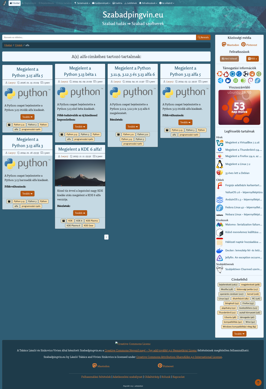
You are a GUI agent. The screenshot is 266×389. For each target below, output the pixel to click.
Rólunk (165, 376)
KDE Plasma (92, 220)
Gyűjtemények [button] (101, 3)
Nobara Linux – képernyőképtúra (244, 214)
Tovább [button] (238, 333)
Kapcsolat (178, 376)
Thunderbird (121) (227, 312)
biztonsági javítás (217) (247, 289)
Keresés (204, 37)
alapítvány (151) (229, 308)
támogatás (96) (247, 317)
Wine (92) (250, 322)
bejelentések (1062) (228, 284)
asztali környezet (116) (249, 312)
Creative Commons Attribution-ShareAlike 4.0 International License (179, 357)
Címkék (18, 45)
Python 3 (32, 124)
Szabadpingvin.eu (133, 14)
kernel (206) (253, 294)
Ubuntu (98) (230, 317)
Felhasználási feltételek (96, 376)
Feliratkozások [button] (148, 3)
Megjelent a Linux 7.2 (237, 164)
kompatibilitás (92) (233, 322)
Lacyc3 (11, 82)
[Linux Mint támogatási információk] (236, 81)
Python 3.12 (142, 134)
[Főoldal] (4, 3)
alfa (16, 129)
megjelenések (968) (250, 284)
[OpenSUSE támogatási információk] (244, 81)
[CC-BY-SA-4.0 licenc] (133, 343)
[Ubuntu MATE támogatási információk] (259, 74)
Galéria (118, 3)
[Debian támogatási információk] (251, 81)
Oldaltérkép (151, 376)
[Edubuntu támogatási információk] (226, 74)
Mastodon (232, 45)
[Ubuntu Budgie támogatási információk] (246, 74)
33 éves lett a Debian (237, 173)
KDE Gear (88, 225)
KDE (70, 220)
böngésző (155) (232, 303)
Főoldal (16, 3)
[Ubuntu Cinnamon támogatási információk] (252, 74)
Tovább (26, 116)
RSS (252, 58)
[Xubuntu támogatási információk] (228, 81)
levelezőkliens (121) (248, 308)
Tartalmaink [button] (82, 3)
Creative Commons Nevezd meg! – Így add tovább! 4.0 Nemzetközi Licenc (151, 350)
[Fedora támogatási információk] (258, 81)
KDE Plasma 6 (73, 225)
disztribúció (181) (241, 298)
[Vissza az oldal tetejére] (258, 382)
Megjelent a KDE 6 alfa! (80, 149)
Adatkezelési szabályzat (127, 376)
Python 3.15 (19, 124)
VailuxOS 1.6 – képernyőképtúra (244, 192)
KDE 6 (79, 220)
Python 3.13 (72, 134)
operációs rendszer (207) (231, 294)
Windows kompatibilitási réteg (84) (239, 326)
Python (43, 124)
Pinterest (251, 45)
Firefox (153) (248, 303)
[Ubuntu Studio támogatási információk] (221, 81)
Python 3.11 (128, 134)
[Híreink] (9, 125)
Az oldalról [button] (167, 3)
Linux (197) (224, 298)
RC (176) (256, 298)
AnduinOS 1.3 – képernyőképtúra (244, 199)
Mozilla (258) (227, 289)
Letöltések (132, 3)
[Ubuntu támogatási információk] (220, 74)
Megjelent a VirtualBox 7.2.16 (242, 142)
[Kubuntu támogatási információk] (233, 74)
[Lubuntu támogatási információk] (239, 74)
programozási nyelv (31, 129)
